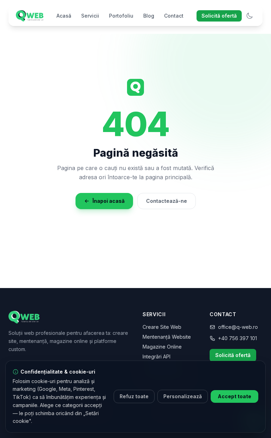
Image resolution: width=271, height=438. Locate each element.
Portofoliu (121, 16)
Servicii (90, 16)
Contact (173, 16)
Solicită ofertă (219, 16)
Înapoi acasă (108, 201)
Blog (148, 16)
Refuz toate (134, 396)
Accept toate (234, 396)
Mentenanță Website (167, 337)
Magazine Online (162, 347)
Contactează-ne (166, 201)
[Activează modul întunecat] (249, 15)
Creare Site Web (162, 327)
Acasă (63, 16)
